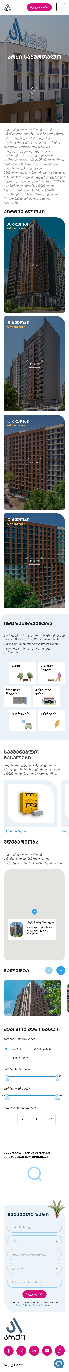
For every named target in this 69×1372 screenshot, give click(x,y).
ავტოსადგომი (43, 1049)
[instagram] (21, 1351)
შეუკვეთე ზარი (39, 7)
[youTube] (47, 1351)
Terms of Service (40, 1305)
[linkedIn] (34, 1351)
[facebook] (9, 1351)
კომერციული (21, 1058)
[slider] (7, 1076)
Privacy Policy (22, 1305)
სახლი (16, 1049)
